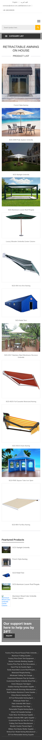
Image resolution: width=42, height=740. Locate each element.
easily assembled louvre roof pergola (21, 670)
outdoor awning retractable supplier (21, 686)
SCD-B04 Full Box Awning (21, 525)
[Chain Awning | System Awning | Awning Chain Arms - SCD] (21, 423)
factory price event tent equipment (21, 658)
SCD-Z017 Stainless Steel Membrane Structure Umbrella (21, 356)
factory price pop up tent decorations (21, 664)
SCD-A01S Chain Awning (21, 446)
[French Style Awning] (21, 82)
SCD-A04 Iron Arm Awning (21, 286)
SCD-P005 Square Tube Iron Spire (21, 480)
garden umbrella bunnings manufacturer (21, 689)
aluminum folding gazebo (21, 656)
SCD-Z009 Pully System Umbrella (21, 140)
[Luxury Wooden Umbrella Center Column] (21, 225)
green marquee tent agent (21, 684)
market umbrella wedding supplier (21, 661)
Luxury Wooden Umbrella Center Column (21, 241)
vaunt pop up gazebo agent (21, 667)
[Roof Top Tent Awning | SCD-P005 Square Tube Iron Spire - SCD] (21, 463)
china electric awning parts (21, 695)
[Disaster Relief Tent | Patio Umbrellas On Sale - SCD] (21, 302)
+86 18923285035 (8, 10)
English (15, 2)
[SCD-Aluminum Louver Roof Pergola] (6, 586)
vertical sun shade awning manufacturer (21, 732)
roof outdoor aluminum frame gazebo (21, 692)
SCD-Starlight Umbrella (21, 174)
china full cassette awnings (21, 712)
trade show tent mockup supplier (21, 715)
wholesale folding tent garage (21, 675)
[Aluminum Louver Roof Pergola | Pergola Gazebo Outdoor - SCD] (21, 192)
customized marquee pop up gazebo (21, 678)
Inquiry (9, 636)
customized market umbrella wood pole (21, 681)
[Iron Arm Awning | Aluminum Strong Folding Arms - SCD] (21, 263)
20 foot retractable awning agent (21, 698)
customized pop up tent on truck (21, 720)
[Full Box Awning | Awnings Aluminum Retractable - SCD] (21, 502)
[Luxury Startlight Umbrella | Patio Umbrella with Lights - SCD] (21, 157)
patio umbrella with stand (21, 703)
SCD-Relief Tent (18, 573)
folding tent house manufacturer (21, 723)
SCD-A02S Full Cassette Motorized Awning (21, 401)
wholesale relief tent (21, 701)
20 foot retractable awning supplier (21, 734)
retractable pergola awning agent (21, 709)
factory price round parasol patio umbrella (21, 653)
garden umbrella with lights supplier (21, 718)
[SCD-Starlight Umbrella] (6, 550)
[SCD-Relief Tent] (6, 575)
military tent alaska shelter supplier (21, 729)
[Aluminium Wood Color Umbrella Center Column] (6, 600)
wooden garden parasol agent (21, 726)
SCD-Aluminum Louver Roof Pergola (21, 210)
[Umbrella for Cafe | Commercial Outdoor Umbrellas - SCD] (21, 337)
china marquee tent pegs (21, 706)
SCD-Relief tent (21, 320)
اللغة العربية (24, 2)
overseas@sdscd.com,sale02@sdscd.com (17, 6)
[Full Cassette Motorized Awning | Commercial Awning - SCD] (21, 379)
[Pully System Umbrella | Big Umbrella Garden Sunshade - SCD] (21, 122)
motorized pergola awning (21, 672)
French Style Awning (21, 105)
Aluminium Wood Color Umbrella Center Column (24, 597)
